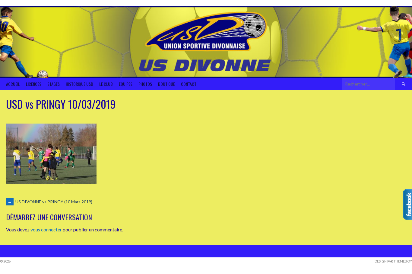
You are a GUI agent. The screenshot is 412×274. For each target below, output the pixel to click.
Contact (188, 84)
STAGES (53, 84)
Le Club (106, 84)
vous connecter (46, 229)
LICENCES (33, 84)
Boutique (166, 84)
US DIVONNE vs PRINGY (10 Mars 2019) (50, 201)
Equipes (125, 84)
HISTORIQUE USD (79, 84)
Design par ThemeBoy (393, 261)
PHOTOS (145, 84)
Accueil (13, 84)
